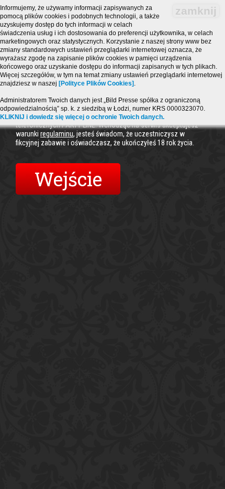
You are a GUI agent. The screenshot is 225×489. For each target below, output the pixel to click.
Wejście (68, 179)
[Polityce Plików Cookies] (96, 83)
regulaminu (56, 134)
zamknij (196, 11)
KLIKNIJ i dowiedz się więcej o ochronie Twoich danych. (82, 117)
